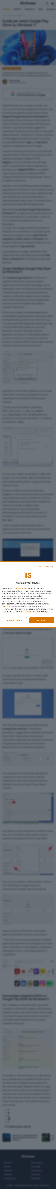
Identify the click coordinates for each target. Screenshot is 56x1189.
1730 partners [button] (19, 588)
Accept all (41, 620)
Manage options (14, 620)
